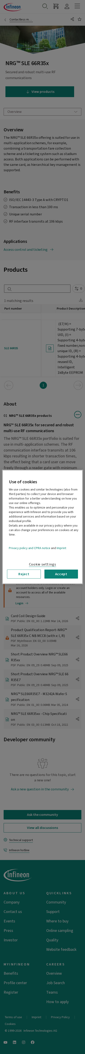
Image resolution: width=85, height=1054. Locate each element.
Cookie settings (42, 564)
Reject (23, 574)
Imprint (61, 548)
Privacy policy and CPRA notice (29, 548)
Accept (61, 574)
